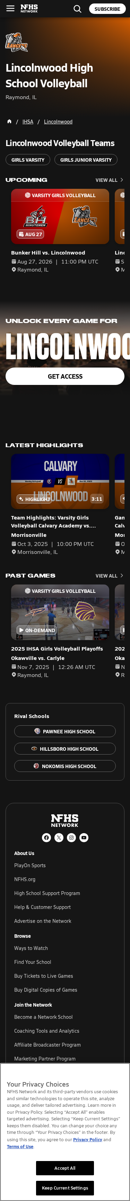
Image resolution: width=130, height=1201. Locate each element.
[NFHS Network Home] (29, 9)
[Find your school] (77, 8)
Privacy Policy (87, 1139)
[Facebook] (46, 837)
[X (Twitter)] (58, 837)
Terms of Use (20, 1146)
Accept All (64, 1168)
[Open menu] (10, 8)
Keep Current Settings (65, 1188)
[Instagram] (71, 837)
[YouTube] (83, 837)
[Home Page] (9, 121)
